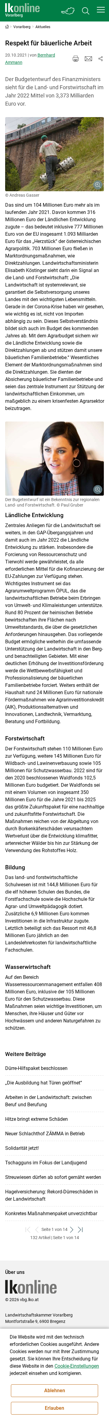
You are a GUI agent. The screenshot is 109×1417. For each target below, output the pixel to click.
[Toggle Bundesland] (68, 11)
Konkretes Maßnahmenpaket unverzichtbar (51, 1213)
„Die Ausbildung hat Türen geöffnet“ (43, 1083)
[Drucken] (75, 58)
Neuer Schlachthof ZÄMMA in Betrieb (45, 1134)
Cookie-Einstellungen (76, 1366)
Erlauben (54, 1408)
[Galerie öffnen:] (54, 154)
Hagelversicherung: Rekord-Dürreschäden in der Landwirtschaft (51, 1195)
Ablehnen (54, 1390)
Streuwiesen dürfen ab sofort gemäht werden (53, 1177)
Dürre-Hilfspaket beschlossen (36, 1068)
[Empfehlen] (88, 58)
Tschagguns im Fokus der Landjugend (46, 1163)
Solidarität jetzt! (22, 1148)
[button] (101, 9)
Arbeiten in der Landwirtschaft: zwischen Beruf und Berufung (48, 1100)
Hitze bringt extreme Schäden (36, 1119)
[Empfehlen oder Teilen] (100, 58)
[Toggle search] (85, 11)
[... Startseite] (22, 10)
